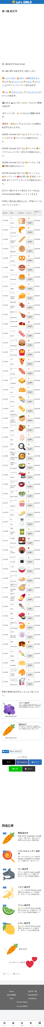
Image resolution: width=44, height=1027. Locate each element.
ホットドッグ (17, 82)
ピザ (6, 82)
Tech (11, 998)
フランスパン (32, 92)
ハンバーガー (10, 78)
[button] (28, 769)
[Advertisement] (22, 37)
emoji (6, 751)
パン (6, 92)
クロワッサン (17, 92)
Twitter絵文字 (32, 995)
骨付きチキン (34, 78)
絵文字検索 (11, 995)
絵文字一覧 (32, 991)
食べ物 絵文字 (16, 751)
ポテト (22, 78)
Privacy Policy (22, 1002)
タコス (29, 82)
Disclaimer (32, 998)
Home (11, 991)
